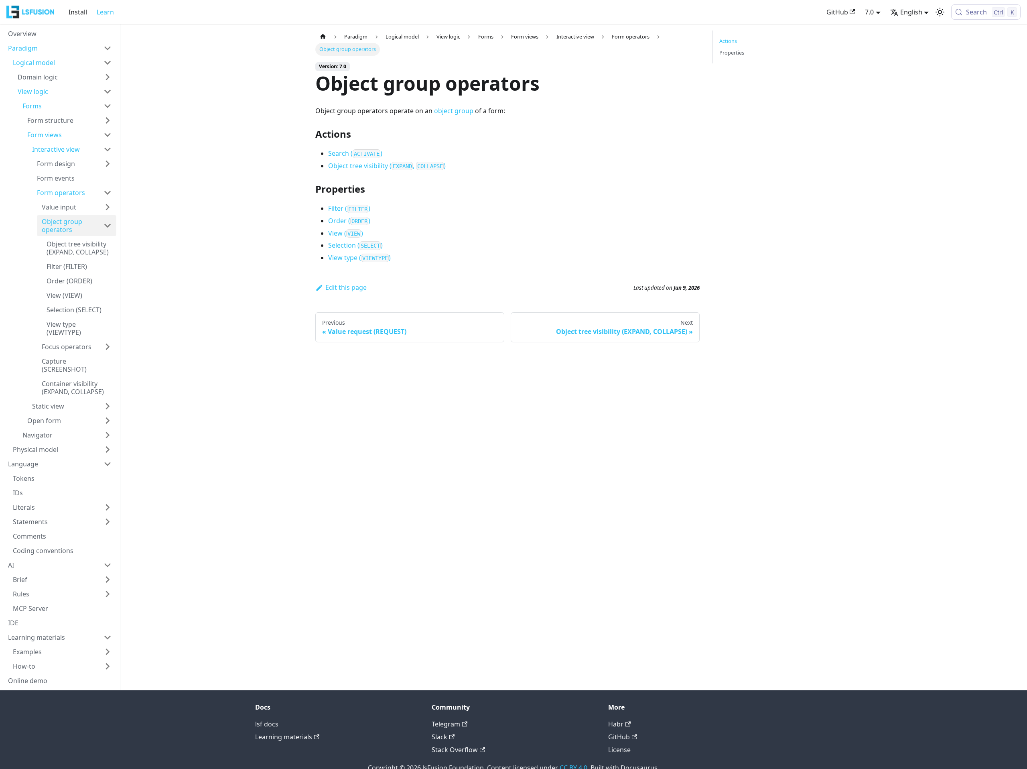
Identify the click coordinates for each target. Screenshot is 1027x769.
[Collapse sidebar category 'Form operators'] (107, 192)
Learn (105, 12)
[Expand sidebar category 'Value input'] (107, 207)
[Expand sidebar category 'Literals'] (107, 507)
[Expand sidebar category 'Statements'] (107, 521)
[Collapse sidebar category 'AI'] (107, 565)
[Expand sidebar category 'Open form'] (107, 420)
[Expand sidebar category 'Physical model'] (107, 449)
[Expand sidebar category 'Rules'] (107, 594)
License (619, 749)
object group (453, 110)
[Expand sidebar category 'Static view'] (107, 406)
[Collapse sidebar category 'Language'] (107, 464)
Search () (355, 153)
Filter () (349, 208)
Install (78, 12)
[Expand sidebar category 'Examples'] (107, 651)
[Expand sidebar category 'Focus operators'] (107, 346)
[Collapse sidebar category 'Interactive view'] (107, 149)
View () (345, 233)
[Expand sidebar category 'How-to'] (107, 666)
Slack (439, 736)
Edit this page (346, 287)
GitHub (837, 12)
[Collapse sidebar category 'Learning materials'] (107, 637)
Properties (731, 52)
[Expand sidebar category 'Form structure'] (107, 120)
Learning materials (283, 736)
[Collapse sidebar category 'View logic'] (107, 91)
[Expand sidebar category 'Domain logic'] (107, 77)
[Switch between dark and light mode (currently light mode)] (940, 12)
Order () (349, 220)
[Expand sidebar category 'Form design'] (107, 163)
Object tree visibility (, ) (387, 165)
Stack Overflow (455, 749)
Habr (615, 724)
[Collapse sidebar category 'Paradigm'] (107, 48)
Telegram (446, 724)
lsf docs (266, 724)
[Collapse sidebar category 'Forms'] (107, 106)
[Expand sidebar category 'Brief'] (107, 579)
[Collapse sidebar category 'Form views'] (107, 134)
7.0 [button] (869, 12)
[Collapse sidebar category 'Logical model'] (107, 62)
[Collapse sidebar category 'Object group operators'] (107, 225)
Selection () (355, 245)
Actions (728, 41)
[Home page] (323, 37)
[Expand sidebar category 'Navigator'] (107, 435)
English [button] (911, 12)
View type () (359, 257)
